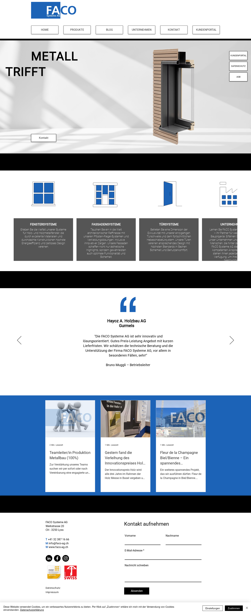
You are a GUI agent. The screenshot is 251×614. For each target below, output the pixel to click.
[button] (77, 30)
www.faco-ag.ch (58, 547)
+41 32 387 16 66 (58, 539)
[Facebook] (57, 558)
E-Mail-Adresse (133, 550)
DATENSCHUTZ (238, 66)
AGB (238, 77)
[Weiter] (232, 340)
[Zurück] (19, 340)
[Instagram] (65, 558)
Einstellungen (212, 608)
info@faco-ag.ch (59, 543)
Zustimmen (234, 608)
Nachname (172, 535)
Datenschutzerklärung (32, 609)
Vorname (130, 535)
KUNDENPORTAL (238, 55)
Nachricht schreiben (137, 565)
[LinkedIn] (49, 558)
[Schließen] (247, 608)
